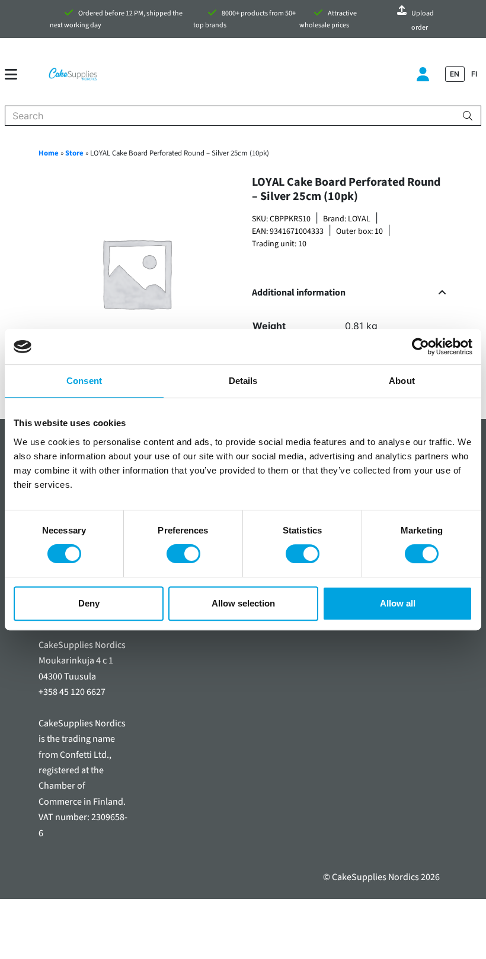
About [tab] (402, 381)
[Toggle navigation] (16, 74)
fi (474, 73)
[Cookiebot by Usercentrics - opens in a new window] (420, 346)
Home (49, 153)
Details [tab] (243, 381)
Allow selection (243, 603)
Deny (89, 603)
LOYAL (359, 219)
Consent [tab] (84, 381)
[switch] (183, 553)
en (454, 73)
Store (74, 153)
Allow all (397, 603)
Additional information (299, 293)
